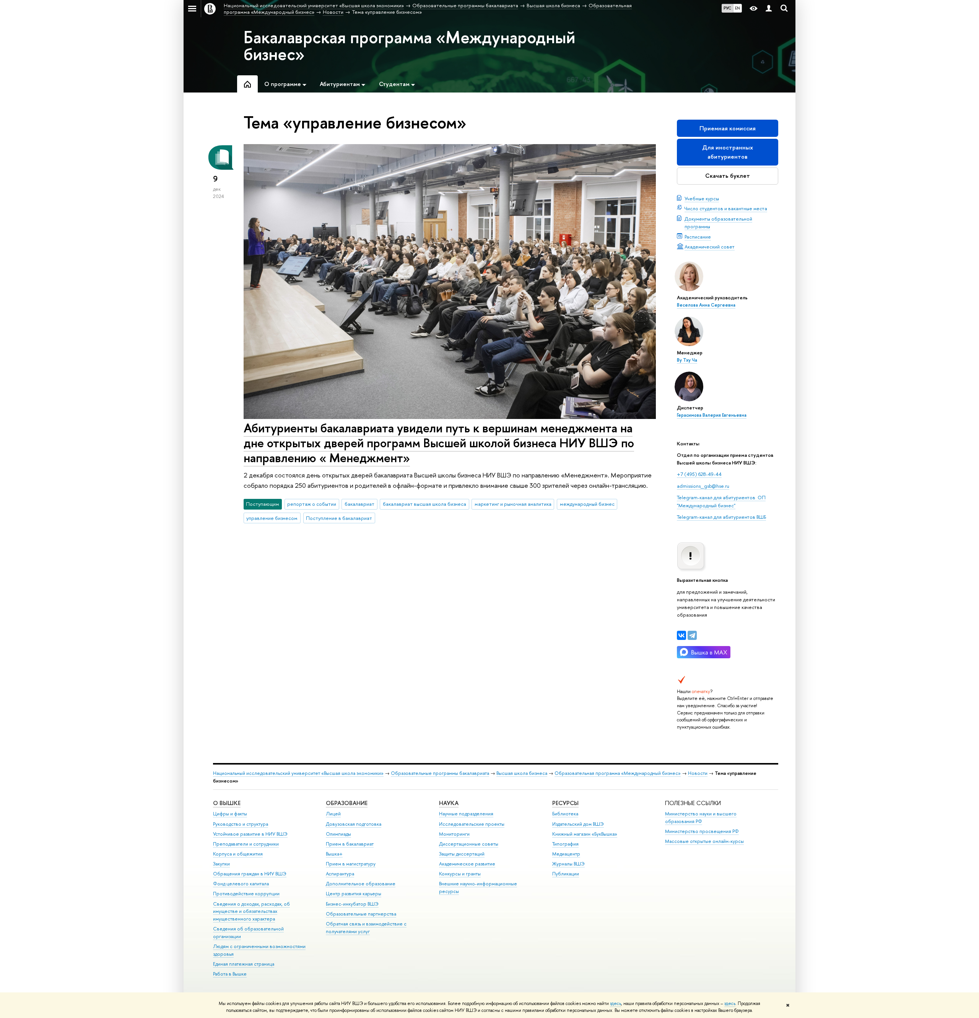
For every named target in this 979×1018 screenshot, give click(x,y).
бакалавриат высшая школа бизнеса (424, 503)
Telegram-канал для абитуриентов (716, 497)
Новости (697, 773)
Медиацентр (566, 854)
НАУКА (449, 803)
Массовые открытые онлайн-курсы (704, 841)
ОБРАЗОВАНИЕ (347, 803)
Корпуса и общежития (238, 854)
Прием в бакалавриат (350, 844)
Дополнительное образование (360, 883)
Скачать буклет (727, 176)
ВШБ (760, 516)
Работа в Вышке (230, 974)
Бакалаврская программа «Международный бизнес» (409, 45)
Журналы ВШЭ (568, 864)
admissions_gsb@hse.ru (703, 485)
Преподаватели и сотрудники (246, 844)
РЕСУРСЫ (565, 803)
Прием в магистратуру (351, 864)
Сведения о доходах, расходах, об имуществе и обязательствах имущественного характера (251, 911)
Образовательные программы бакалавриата (440, 773)
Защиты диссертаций (462, 854)
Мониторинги (454, 834)
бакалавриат (359, 503)
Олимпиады (338, 834)
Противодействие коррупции (246, 893)
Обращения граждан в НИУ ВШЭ (249, 873)
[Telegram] (692, 635)
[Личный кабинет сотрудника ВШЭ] (768, 8)
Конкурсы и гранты (460, 873)
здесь (615, 1003)
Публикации (565, 873)
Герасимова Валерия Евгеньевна (711, 415)
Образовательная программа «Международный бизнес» (618, 773)
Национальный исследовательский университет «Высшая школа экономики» (298, 773)
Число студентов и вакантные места (726, 208)
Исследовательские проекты (471, 824)
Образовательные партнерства (361, 914)
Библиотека (565, 813)
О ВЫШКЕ (227, 803)
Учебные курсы (702, 198)
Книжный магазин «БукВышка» (584, 834)
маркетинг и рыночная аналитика (513, 503)
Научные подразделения (466, 813)
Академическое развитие (467, 864)
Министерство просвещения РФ (702, 831)
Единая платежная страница (243, 964)
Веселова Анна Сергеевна (706, 305)
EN (737, 8)
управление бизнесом (272, 518)
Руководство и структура (240, 824)
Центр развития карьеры (353, 893)
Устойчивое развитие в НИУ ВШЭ (250, 834)
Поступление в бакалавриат (339, 518)
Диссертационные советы (468, 844)
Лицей (333, 813)
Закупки (221, 864)
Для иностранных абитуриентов (727, 152)
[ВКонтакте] (681, 635)
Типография (565, 844)
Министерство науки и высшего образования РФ (701, 817)
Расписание (698, 236)
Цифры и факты (230, 813)
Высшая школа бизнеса (521, 773)
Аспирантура (340, 873)
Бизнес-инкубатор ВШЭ (352, 904)
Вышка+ (334, 854)
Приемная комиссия (727, 128)
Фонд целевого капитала (241, 883)
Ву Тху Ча (687, 360)
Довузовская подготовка (353, 824)
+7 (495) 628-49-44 (699, 474)
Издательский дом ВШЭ (578, 824)
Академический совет (710, 246)
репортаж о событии (311, 503)
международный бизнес (587, 503)
